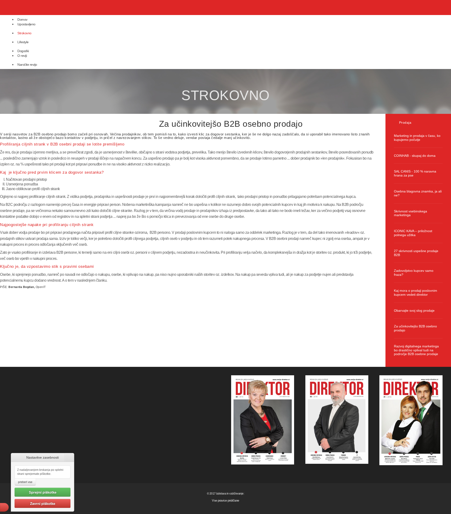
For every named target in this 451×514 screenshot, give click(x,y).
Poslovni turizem (42, 49)
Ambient (38, 54)
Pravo (37, 40)
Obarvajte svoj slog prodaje (414, 310)
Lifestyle (23, 42)
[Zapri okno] (69, 457)
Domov (22, 19)
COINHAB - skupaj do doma (414, 155)
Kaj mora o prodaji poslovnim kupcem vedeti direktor (415, 292)
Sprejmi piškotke (42, 492)
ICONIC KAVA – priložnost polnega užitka (413, 233)
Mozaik (37, 83)
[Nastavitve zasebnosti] (4, 507)
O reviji (22, 56)
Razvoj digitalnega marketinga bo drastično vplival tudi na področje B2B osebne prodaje (416, 350)
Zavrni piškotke (42, 503)
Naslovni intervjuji (42, 31)
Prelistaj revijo (40, 67)
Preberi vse (25, 482)
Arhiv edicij (39, 62)
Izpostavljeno (26, 24)
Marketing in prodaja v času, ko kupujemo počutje (417, 138)
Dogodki (23, 51)
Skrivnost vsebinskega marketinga (410, 213)
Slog (36, 73)
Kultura (37, 78)
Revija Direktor (29, 7)
